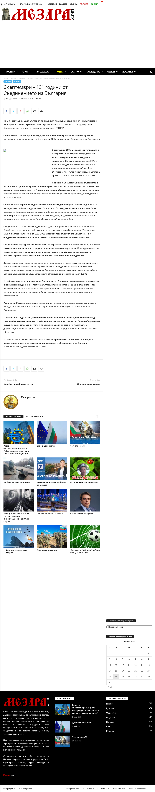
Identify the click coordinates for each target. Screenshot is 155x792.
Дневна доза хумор (88, 383)
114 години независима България (15, 551)
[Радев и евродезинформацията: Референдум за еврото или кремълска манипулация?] (18, 432)
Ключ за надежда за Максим (84, 482)
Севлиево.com (103, 788)
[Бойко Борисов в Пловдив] (52, 500)
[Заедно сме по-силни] (52, 536)
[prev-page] (95, 416)
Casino (75, 71)
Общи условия (88, 788)
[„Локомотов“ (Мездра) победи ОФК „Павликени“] (85, 536)
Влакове (63, 4)
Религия (110, 731)
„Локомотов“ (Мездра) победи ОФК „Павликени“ (85, 551)
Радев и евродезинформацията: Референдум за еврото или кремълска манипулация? (16, 449)
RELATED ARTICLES (13, 416)
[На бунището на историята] (18, 468)
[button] (151, 72)
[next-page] (98, 416)
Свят (108, 726)
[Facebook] (6, 111)
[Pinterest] (20, 111)
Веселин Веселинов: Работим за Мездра (51, 483)
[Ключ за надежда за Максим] (85, 468)
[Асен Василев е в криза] (85, 500)
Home (5, 78)
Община (73, 4)
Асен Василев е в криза (81, 513)
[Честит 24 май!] (85, 432)
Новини (10, 71)
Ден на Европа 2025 (46, 445)
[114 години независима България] (18, 536)
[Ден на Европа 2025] (52, 432)
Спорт (26, 71)
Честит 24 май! (77, 445)
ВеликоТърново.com (137, 788)
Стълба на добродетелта (18, 383)
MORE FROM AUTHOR (34, 416)
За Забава (42, 71)
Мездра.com (11, 98)
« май (109, 687)
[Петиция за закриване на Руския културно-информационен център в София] (18, 500)
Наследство (93, 71)
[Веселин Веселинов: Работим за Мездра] (52, 468)
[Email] (34, 111)
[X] (13, 111)
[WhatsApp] (27, 111)
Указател (127, 71)
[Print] (41, 111)
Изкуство (110, 717)
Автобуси (52, 4)
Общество (111, 713)
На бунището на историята (16, 482)
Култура (110, 708)
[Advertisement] (77, 45)
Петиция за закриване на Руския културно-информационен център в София (16, 517)
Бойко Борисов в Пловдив (50, 513)
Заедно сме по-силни (47, 550)
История (22, 78)
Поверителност (72, 788)
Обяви (111, 71)
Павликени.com (118, 788)
